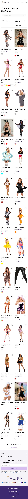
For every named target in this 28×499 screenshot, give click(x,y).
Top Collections (6, 456)
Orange (15, 232)
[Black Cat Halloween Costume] (21, 186)
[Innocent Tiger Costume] (7, 363)
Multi (15, 85)
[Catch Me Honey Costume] (7, 246)
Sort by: (6, 21)
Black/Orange (2, 379)
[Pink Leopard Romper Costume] (21, 304)
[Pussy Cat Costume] (7, 276)
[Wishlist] (23, 2)
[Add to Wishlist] (12, 30)
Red (15, 55)
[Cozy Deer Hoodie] (21, 363)
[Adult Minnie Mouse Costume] (21, 68)
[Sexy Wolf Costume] (7, 38)
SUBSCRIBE (14, 468)
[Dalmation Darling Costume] (7, 216)
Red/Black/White (15, 174)
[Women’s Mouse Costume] (21, 156)
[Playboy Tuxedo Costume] (7, 421)
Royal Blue (4, 85)
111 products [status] (18, 25)
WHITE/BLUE (15, 439)
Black (18, 55)
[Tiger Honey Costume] (7, 304)
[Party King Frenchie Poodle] (21, 333)
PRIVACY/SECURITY (14, 491)
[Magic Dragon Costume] (21, 128)
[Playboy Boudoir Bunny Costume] (7, 98)
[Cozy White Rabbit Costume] (21, 421)
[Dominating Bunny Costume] (21, 38)
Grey (2, 54)
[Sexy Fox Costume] (21, 216)
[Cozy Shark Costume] (21, 98)
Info (2, 453)
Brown (2, 202)
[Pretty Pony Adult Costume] (21, 246)
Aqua (2, 174)
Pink (2, 85)
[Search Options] (24, 15)
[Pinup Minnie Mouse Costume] (7, 333)
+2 (11, 85)
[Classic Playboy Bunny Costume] (7, 68)
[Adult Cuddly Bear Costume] (7, 156)
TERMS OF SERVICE (14, 494)
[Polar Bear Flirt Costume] (7, 391)
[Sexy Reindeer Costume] (7, 186)
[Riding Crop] (21, 276)
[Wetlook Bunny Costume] (7, 128)
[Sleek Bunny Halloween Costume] (21, 391)
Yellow (7, 85)
